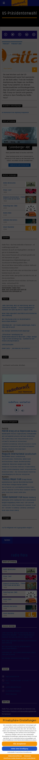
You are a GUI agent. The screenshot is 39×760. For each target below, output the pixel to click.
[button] (19, 743)
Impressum (27, 755)
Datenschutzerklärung (15, 755)
